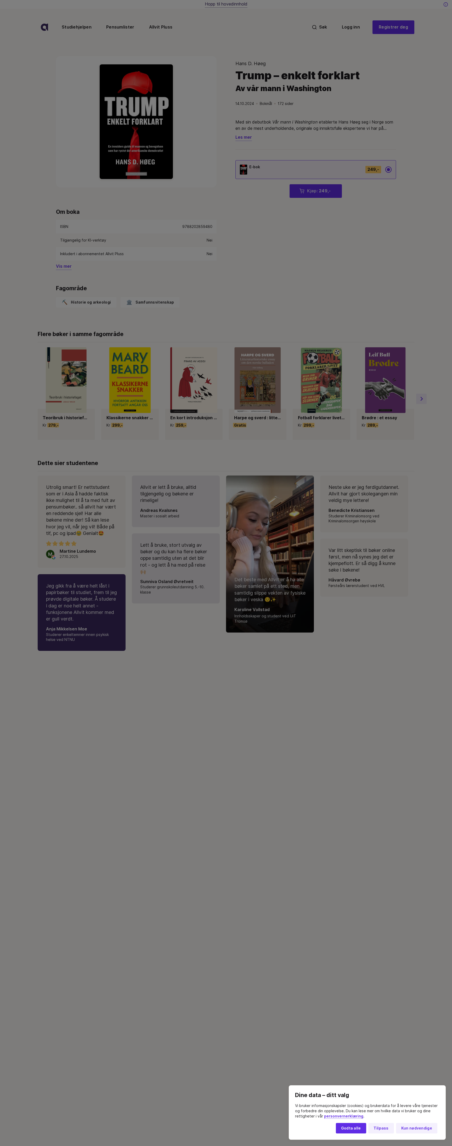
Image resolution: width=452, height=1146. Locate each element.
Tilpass (381, 1128)
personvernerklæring (343, 1116)
